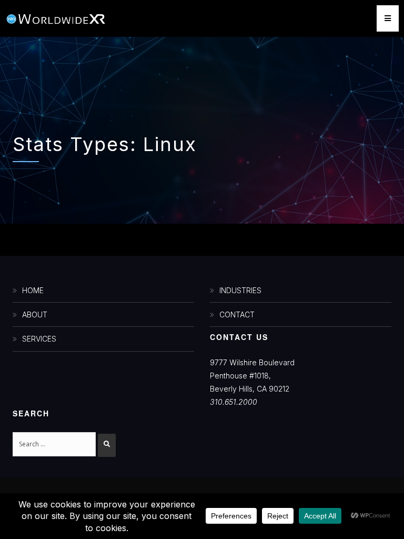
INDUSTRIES (240, 290)
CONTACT (237, 314)
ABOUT (34, 314)
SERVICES (39, 338)
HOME (33, 290)
